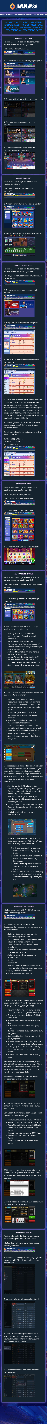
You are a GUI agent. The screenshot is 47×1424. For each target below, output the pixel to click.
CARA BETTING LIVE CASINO (16, 22)
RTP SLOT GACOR (32, 14)
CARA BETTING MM (13, 30)
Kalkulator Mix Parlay (15, 14)
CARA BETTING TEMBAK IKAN (31, 28)
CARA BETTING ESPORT (32, 30)
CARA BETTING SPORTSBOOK (24, 25)
